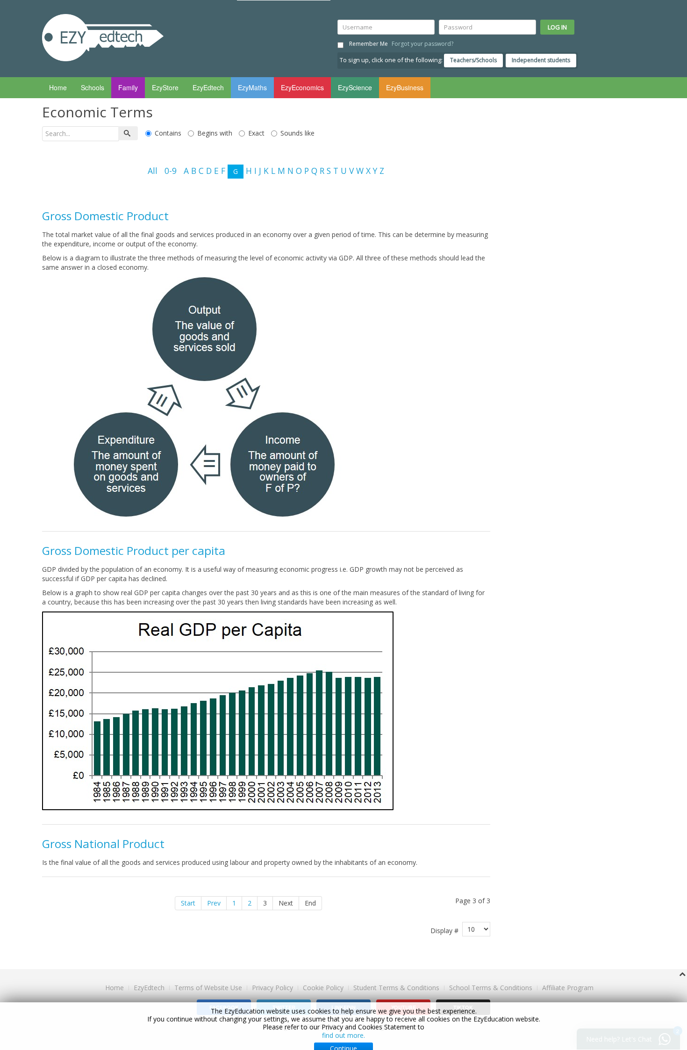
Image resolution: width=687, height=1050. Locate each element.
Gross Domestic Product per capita (133, 550)
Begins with (214, 133)
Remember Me (368, 44)
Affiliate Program (568, 987)
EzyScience (355, 87)
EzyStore (165, 87)
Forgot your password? (422, 44)
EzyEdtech (208, 87)
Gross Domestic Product (105, 215)
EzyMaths (252, 87)
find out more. (343, 1035)
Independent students (541, 60)
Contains (168, 133)
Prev (214, 903)
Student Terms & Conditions (396, 987)
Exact (256, 133)
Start (188, 903)
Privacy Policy (272, 987)
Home (58, 87)
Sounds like (297, 133)
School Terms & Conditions (490, 987)
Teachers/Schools (473, 60)
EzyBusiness (404, 87)
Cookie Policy (323, 988)
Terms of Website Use (208, 987)
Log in (557, 27)
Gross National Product (103, 843)
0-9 (171, 170)
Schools (92, 87)
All (152, 170)
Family (128, 87)
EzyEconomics (302, 87)
